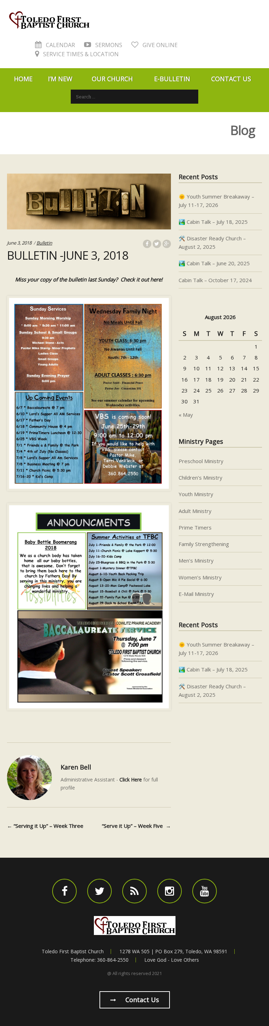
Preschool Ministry (201, 461)
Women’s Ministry (200, 577)
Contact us (141, 999)
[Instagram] (169, 891)
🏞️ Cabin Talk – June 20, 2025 (214, 263)
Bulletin (44, 243)
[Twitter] (99, 891)
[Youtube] (204, 891)
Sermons (108, 45)
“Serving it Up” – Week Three (45, 825)
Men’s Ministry (196, 560)
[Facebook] (64, 891)
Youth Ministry (196, 494)
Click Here (130, 779)
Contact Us (231, 78)
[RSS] (134, 891)
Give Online (159, 45)
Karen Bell (76, 767)
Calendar (59, 45)
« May (186, 414)
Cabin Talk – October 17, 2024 (215, 280)
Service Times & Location (80, 54)
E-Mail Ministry (196, 593)
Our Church (112, 78)
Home (23, 78)
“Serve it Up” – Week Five (136, 825)
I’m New (60, 78)
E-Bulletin (172, 78)
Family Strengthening (204, 543)
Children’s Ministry (200, 477)
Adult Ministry (195, 510)
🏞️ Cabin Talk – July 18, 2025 (213, 221)
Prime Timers (195, 527)
